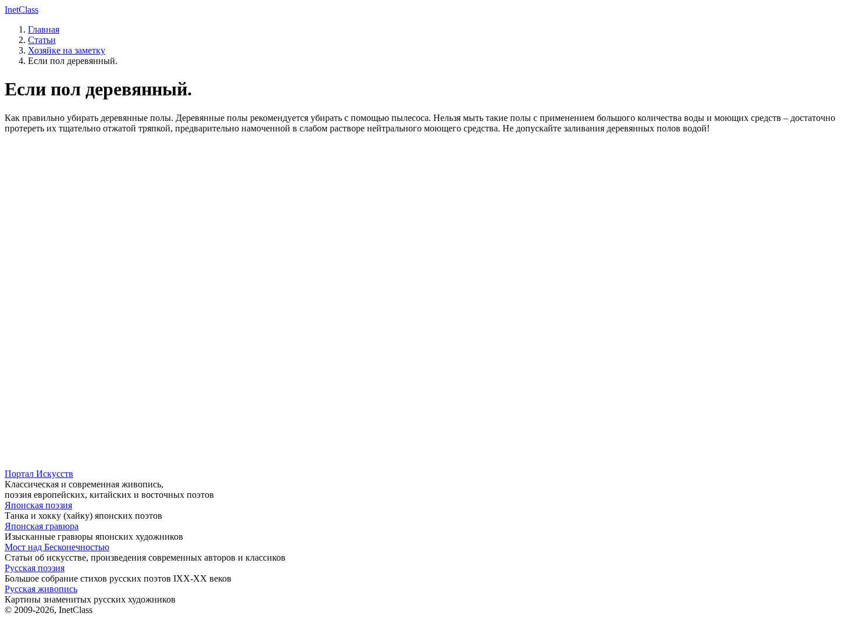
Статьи (42, 40)
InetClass (21, 10)
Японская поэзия (38, 505)
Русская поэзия (35, 568)
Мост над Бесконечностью (57, 547)
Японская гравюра (42, 526)
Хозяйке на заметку (66, 50)
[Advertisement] (354, 224)
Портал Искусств (39, 474)
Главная (43, 29)
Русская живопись (41, 589)
